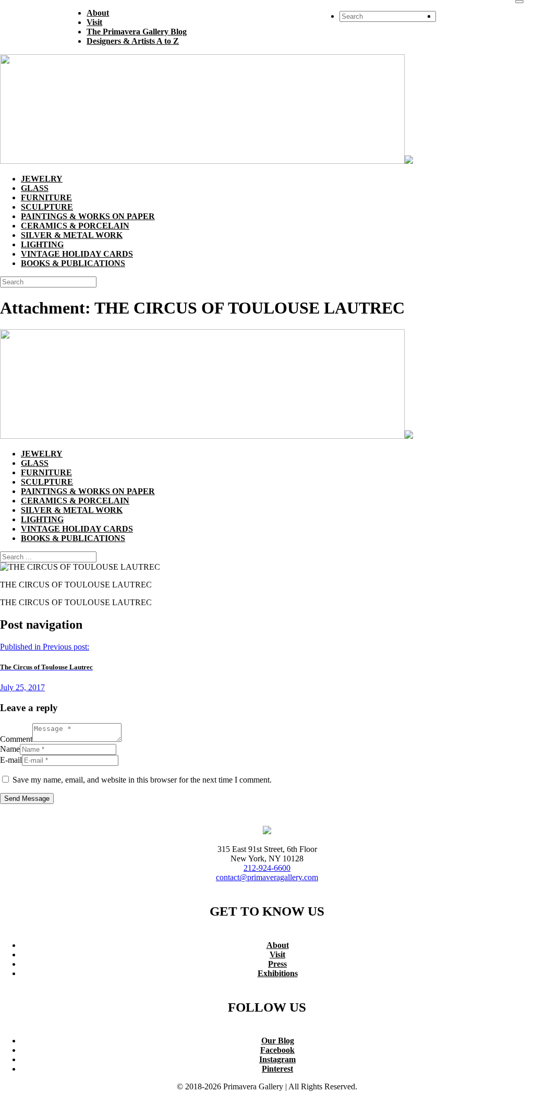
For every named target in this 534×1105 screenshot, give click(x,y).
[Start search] (519, 1)
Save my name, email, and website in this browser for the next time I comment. (142, 779)
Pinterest (277, 1068)
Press (277, 963)
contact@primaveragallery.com (267, 877)
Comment (16, 739)
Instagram (277, 1059)
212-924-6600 (267, 867)
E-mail (11, 759)
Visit (277, 954)
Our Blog (277, 1040)
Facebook (277, 1050)
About (277, 945)
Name (10, 748)
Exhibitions (278, 973)
